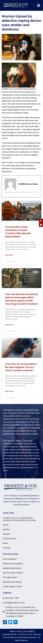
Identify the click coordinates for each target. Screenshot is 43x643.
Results (6, 529)
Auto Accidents (10, 559)
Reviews (6, 534)
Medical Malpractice (12, 568)
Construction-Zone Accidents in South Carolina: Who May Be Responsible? (18, 231)
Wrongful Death (10, 577)
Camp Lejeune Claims (12, 586)
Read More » (9, 255)
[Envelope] (41, 225)
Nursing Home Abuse (12, 582)
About (5, 525)
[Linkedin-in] (15, 622)
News (5, 543)
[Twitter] (10, 622)
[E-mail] (6, 197)
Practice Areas (9, 538)
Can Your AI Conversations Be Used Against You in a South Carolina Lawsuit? (21, 367)
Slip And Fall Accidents (13, 573)
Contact (6, 548)
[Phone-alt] (41, 221)
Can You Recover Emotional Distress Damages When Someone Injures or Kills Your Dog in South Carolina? (21, 299)
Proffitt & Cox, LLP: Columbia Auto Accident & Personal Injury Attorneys (19, 519)
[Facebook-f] (5, 622)
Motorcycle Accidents (13, 563)
